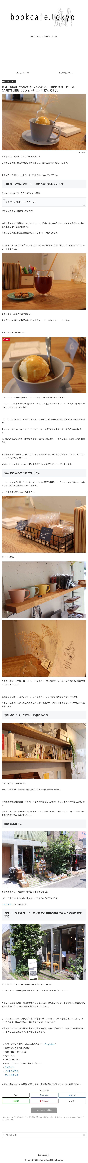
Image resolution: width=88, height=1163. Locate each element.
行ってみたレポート (10, 81)
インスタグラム (11, 1071)
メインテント (7, 904)
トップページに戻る (44, 1110)
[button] (72, 1101)
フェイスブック (11, 1075)
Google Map (50, 1044)
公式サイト (10, 1067)
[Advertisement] (44, 55)
